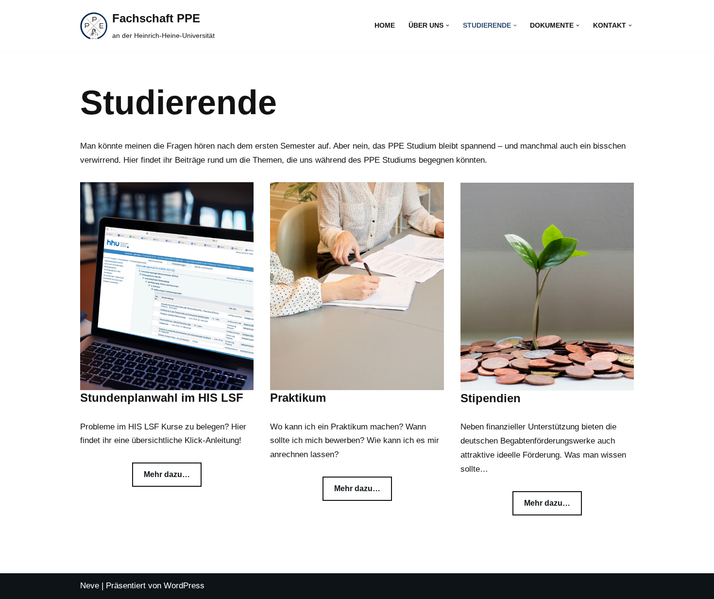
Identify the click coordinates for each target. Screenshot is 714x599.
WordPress (184, 585)
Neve (89, 585)
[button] (447, 25)
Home (384, 25)
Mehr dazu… (167, 474)
